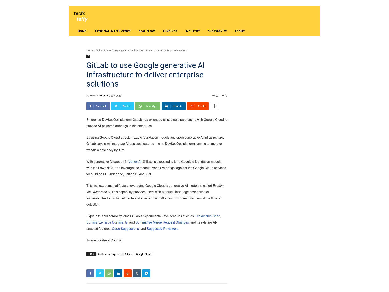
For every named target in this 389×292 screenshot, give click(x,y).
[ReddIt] (128, 273)
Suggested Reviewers (162, 228)
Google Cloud (143, 254)
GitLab (128, 254)
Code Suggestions (125, 228)
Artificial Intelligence (109, 254)
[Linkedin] (118, 273)
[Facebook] (90, 273)
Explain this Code (207, 216)
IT (88, 56)
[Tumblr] (137, 273)
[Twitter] (100, 273)
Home (89, 50)
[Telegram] (146, 273)
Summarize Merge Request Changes (162, 222)
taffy (82, 19)
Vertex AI (134, 161)
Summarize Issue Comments (107, 222)
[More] (214, 106)
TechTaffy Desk (99, 95)
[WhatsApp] (109, 273)
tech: (79, 13)
